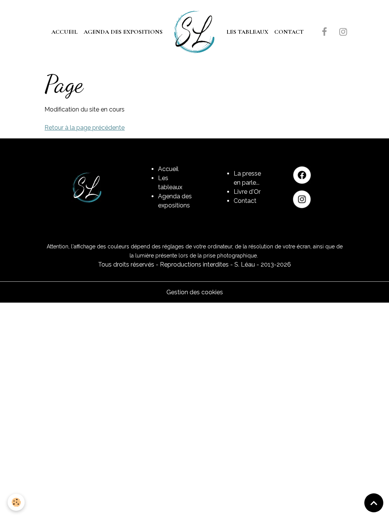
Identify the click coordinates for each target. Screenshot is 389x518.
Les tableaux (247, 32)
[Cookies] (16, 502)
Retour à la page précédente (84, 127)
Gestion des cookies (194, 292)
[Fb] (302, 175)
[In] (302, 199)
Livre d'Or (247, 191)
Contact (289, 32)
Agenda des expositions (123, 32)
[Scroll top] (373, 502)
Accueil (64, 32)
